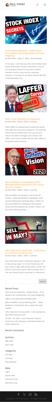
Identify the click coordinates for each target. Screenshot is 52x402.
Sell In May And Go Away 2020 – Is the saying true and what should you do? (25, 251)
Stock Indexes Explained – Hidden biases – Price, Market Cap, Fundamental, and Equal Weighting (24, 53)
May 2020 (9, 341)
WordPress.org (11, 383)
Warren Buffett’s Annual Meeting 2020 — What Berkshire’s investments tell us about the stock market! (24, 184)
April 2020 (9, 345)
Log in (7, 372)
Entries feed (10, 375)
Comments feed (11, 379)
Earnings (8, 354)
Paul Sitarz (12, 58)
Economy (33, 121)
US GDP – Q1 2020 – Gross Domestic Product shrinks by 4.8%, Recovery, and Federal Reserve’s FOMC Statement (25, 321)
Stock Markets (36, 58)
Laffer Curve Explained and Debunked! (22, 119)
